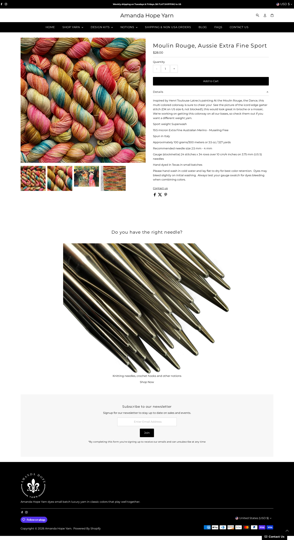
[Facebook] (1, 4)
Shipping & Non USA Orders (168, 27)
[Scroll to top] (287, 530)
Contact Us (239, 27)
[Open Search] (257, 15)
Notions (127, 27)
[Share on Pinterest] (165, 195)
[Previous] (26, 43)
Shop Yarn (71, 27)
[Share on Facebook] (155, 195)
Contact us (160, 188)
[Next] (34, 43)
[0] (272, 15)
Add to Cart (211, 81)
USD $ (285, 4)
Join (147, 432)
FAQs (218, 27)
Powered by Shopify (87, 528)
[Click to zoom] (140, 43)
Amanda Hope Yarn (147, 15)
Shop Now (147, 382)
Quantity (159, 62)
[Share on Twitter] (160, 195)
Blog (203, 27)
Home (50, 27)
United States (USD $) (254, 518)
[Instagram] (6, 4)
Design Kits (101, 27)
